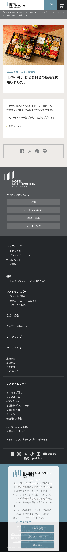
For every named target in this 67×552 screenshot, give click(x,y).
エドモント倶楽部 (15, 431)
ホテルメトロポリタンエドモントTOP (21, 12)
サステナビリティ (16, 383)
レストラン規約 (18, 305)
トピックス (15, 251)
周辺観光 (10, 362)
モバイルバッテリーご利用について (28, 281)
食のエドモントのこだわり (23, 300)
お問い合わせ (13, 409)
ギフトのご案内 (18, 296)
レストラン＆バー (33, 210)
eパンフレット (13, 401)
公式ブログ (45, 12)
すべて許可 (37, 528)
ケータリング (33, 226)
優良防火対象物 (14, 418)
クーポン (10, 414)
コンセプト (15, 259)
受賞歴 (13, 264)
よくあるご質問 (14, 392)
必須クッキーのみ (37, 536)
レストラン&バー (16, 291)
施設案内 (10, 358)
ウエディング (14, 348)
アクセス (10, 367)
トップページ (14, 246)
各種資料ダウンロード (17, 405)
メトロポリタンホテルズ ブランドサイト (27, 439)
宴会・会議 (33, 218)
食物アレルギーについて (18, 326)
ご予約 (51, 4)
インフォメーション (20, 255)
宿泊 (33, 202)
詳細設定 (37, 544)
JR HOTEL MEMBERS (17, 426)
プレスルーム (13, 396)
